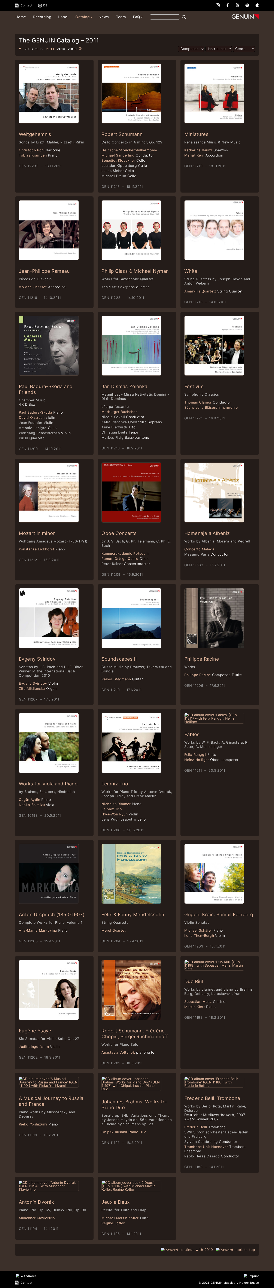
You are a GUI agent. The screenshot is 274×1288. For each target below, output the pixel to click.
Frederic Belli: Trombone (212, 1098)
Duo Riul (193, 981)
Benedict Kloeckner (123, 160)
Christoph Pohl (39, 150)
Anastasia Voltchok (127, 1052)
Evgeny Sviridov (37, 659)
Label (63, 17)
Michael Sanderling (127, 155)
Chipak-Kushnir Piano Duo (123, 1132)
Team (121, 17)
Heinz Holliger (211, 760)
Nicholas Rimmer (121, 804)
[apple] (257, 5)
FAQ (136, 17)
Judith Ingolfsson (39, 1046)
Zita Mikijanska (38, 688)
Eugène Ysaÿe (35, 1030)
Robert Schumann (122, 134)
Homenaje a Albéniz (207, 533)
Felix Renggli (200, 754)
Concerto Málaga (199, 549)
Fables (192, 734)
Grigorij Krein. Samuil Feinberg (218, 914)
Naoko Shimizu (36, 805)
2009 (72, 49)
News (104, 17)
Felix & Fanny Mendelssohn (132, 914)
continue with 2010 (196, 1249)
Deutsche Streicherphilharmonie (129, 150)
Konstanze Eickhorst (42, 549)
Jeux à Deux (115, 1202)
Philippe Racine (201, 659)
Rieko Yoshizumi (38, 1124)
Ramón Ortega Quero (125, 558)
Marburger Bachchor (119, 412)
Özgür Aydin (35, 799)
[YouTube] (237, 5)
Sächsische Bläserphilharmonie (211, 407)
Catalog (82, 17)
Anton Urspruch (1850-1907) (52, 914)
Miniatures (196, 134)
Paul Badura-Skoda (41, 412)
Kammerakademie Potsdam (125, 553)
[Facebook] (227, 5)
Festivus (194, 386)
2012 (39, 49)
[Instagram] (218, 5)
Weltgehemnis (35, 134)
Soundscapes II (119, 659)
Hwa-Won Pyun (119, 814)
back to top (244, 1249)
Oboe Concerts (119, 533)
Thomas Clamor (207, 402)
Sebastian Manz (205, 1001)
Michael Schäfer (203, 930)
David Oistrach (37, 417)
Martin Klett (200, 1007)
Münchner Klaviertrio (37, 1218)
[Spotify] (247, 5)
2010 (61, 49)
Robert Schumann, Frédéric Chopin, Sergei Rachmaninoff (134, 1033)
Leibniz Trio (114, 783)
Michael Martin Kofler (125, 1218)
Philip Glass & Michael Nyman (135, 271)
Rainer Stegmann (122, 679)
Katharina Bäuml (206, 150)
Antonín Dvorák (36, 1202)
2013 (28, 49)
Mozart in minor (37, 533)
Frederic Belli (205, 1127)
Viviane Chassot (42, 287)
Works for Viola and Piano (48, 783)
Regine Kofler (113, 1223)
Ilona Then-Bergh (204, 935)
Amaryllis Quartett (213, 291)
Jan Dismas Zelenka (124, 386)
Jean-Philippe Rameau (44, 271)
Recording (42, 17)
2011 (50, 49)
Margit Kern (203, 155)
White (191, 271)
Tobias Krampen (38, 155)
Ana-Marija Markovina (43, 930)
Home (20, 17)
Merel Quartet (113, 930)
